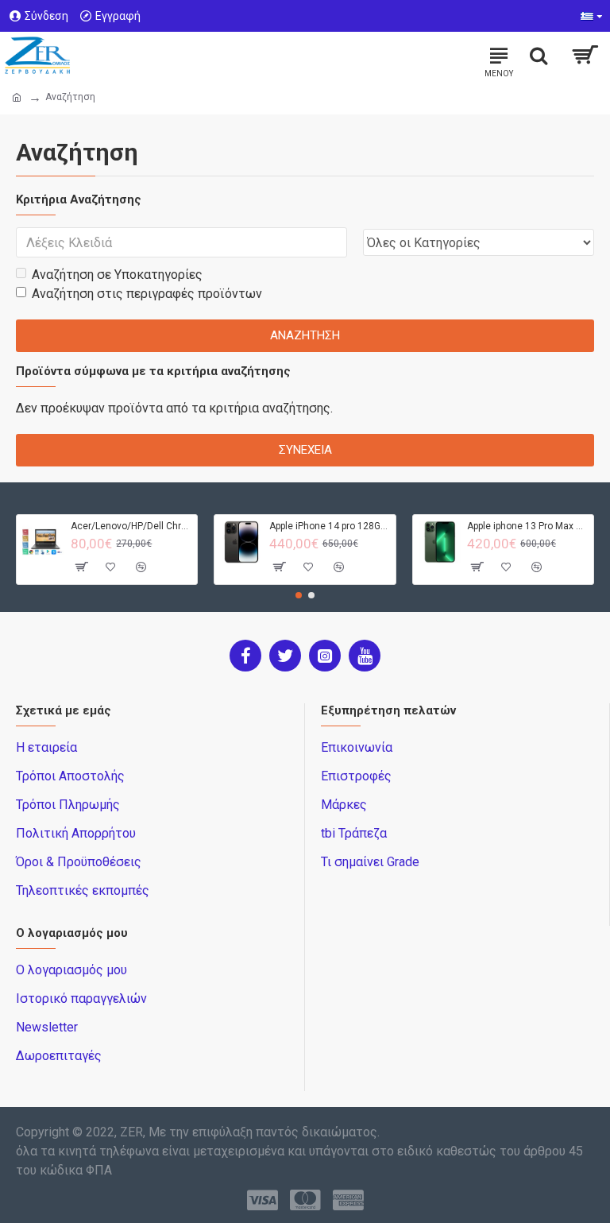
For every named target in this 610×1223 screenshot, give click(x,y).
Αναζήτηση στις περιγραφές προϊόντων (147, 293)
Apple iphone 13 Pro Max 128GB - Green (527, 526)
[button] (298, 595)
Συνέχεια (305, 450)
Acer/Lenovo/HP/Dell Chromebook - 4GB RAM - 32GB (131, 526)
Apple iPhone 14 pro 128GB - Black (329, 526)
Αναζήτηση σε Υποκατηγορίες (117, 274)
